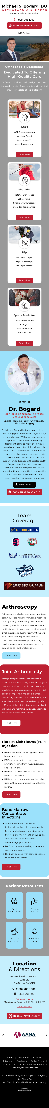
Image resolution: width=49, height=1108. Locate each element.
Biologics (24, 324)
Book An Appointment (26, 1016)
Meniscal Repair (24, 136)
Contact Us (9, 1064)
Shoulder (24, 189)
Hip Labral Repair (24, 257)
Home (10, 1057)
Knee (24, 126)
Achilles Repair (24, 328)
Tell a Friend (37, 1061)
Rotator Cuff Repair (24, 195)
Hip (24, 252)
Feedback (21, 1061)
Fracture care (24, 332)
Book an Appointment (26, 25)
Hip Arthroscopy (24, 262)
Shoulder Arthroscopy (24, 203)
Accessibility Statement (31, 1064)
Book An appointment (26, 492)
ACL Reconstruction (24, 132)
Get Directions (24, 1006)
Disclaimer (23, 1057)
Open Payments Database (24, 1068)
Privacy (37, 1057)
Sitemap (7, 1061)
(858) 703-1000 (25, 19)
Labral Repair (24, 199)
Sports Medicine (24, 315)
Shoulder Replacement (24, 207)
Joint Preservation (24, 320)
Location (24, 966)
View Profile (26, 485)
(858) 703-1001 (26, 993)
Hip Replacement (25, 266)
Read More (24, 154)
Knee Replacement (24, 144)
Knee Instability (25, 140)
